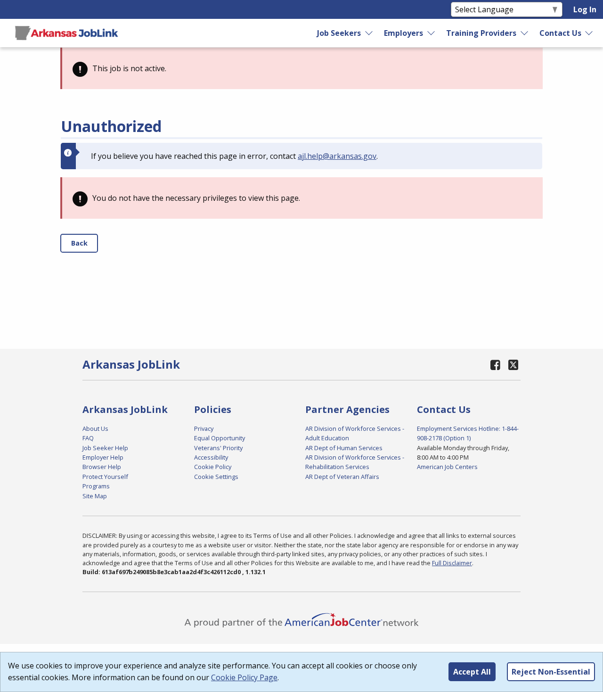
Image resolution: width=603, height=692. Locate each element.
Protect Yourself (105, 476)
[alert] (301, 68)
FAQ (88, 438)
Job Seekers (339, 33)
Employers (403, 33)
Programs (96, 486)
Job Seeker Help (105, 448)
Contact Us (560, 33)
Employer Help (102, 457)
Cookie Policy (212, 466)
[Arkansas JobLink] (66, 33)
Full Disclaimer (452, 563)
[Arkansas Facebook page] (496, 364)
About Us (95, 428)
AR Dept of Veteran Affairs (342, 476)
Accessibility (211, 457)
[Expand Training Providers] (524, 33)
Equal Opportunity (219, 438)
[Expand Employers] (431, 33)
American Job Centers (447, 466)
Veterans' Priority (218, 448)
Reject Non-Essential (551, 672)
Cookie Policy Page (244, 677)
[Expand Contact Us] (589, 33)
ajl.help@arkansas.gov (337, 156)
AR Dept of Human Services (344, 448)
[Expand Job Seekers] (369, 33)
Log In (584, 9)
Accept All (472, 672)
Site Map (94, 496)
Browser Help (101, 466)
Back (79, 243)
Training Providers (481, 33)
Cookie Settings (216, 476)
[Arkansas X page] (513, 364)
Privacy (203, 428)
